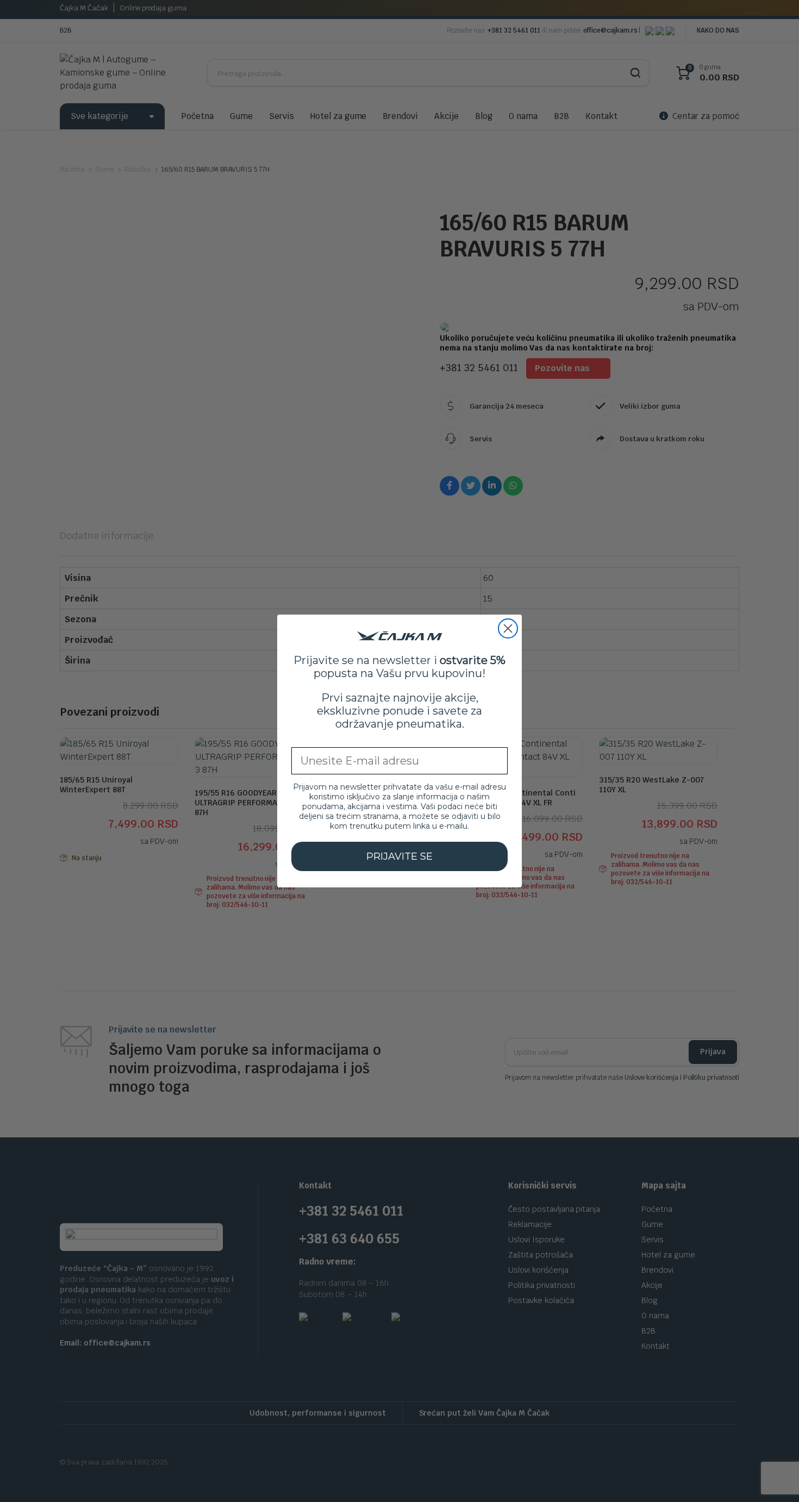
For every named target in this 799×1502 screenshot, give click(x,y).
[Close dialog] (507, 628)
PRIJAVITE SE (399, 856)
